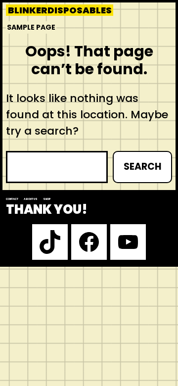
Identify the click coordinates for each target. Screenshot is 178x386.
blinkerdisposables (60, 10)
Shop (47, 199)
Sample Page (31, 27)
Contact (12, 199)
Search (142, 166)
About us (31, 199)
